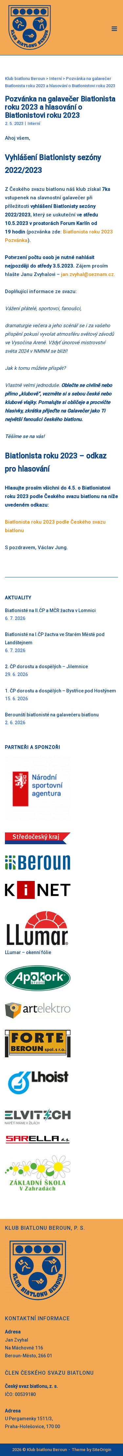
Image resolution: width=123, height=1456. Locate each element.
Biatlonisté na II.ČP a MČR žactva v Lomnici (50, 610)
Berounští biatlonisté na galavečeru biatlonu (52, 714)
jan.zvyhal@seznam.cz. (88, 274)
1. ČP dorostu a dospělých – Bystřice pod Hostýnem (60, 690)
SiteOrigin (101, 1449)
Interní (34, 123)
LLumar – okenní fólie (28, 952)
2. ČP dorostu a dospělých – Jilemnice (46, 666)
